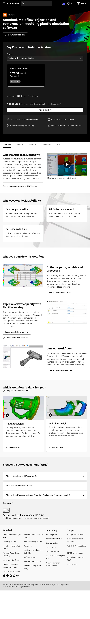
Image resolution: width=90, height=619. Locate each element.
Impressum (64, 585)
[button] (45, 58)
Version (9, 54)
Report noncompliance (30, 585)
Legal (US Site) (54, 585)
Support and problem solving (18, 515)
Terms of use (43, 585)
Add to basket (45, 110)
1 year (23, 96)
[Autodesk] (13, 3)
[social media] (11, 575)
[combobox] (36, 3)
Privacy (5, 585)
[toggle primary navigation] (5, 3)
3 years (35, 96)
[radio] (26, 75)
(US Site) (19, 186)
